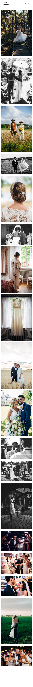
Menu (27, 3)
